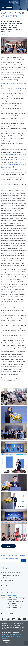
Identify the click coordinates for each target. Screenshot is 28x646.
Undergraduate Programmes (11, 572)
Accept (6, 642)
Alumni (4, 578)
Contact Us (4, 590)
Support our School (8, 580)
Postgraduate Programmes (10, 575)
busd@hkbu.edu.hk (12, 595)
